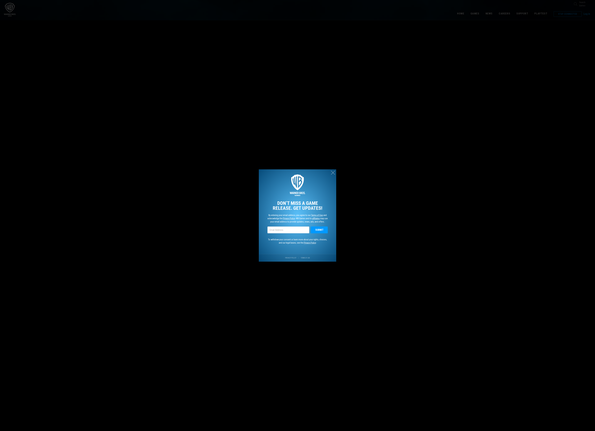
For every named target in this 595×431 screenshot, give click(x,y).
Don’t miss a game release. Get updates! (297, 206)
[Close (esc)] (333, 172)
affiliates (316, 218)
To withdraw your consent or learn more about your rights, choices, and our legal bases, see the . (297, 241)
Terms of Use (317, 215)
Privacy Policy (289, 218)
